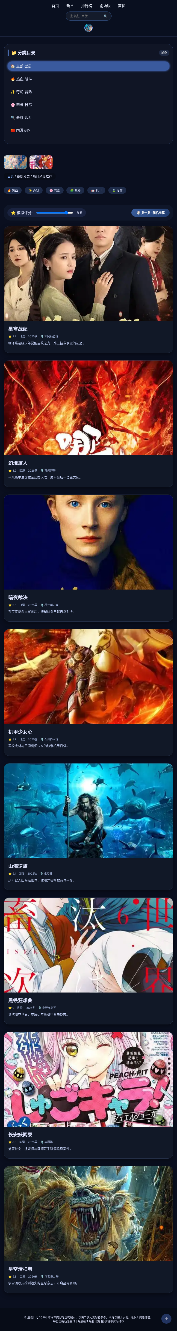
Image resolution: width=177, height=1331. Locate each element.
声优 (121, 5)
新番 (70, 5)
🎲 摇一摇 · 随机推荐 (151, 213)
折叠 (164, 53)
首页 (55, 5)
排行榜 (86, 5)
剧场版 (105, 5)
